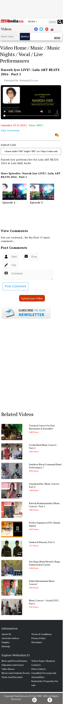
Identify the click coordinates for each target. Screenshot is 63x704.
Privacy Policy (38, 638)
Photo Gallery (38, 668)
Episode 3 (36, 202)
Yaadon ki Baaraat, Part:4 (41, 542)
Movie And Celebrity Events (16, 673)
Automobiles (37, 677)
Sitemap (6, 646)
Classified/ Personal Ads (43, 673)
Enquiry (5, 642)
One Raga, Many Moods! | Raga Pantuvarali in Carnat (44, 563)
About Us (6, 634)
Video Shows (8, 668)
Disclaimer (36, 642)
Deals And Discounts (12, 677)
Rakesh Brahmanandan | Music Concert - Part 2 (44, 505)
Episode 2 (8, 202)
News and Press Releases (14, 660)
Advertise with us (10, 638)
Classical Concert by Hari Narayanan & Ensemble (42, 427)
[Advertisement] (31, 8)
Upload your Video (32, 298)
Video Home (13, 48)
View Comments (10, 130)
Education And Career (13, 664)
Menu (57, 38)
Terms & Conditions (41, 634)
